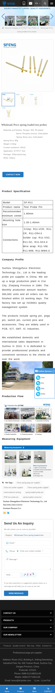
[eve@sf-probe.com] (4, 512)
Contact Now (13, 174)
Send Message (16, 593)
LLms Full (45, 680)
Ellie (42, 388)
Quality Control (19, 646)
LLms (36, 680)
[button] (26, 23)
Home (7, 28)
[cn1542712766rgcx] (8, 512)
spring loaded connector (32, 497)
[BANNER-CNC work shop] (27, 16)
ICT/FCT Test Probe (28, 28)
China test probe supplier (13, 488)
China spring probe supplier (38, 488)
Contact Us (47, 646)
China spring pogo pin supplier (28, 483)
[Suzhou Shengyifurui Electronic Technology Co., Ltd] (8, 3)
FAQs (38, 646)
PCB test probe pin (11, 497)
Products (7, 646)
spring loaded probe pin (34, 492)
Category (15, 28)
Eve (42, 383)
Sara (42, 378)
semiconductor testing (12, 492)
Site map (30, 646)
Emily (42, 394)
